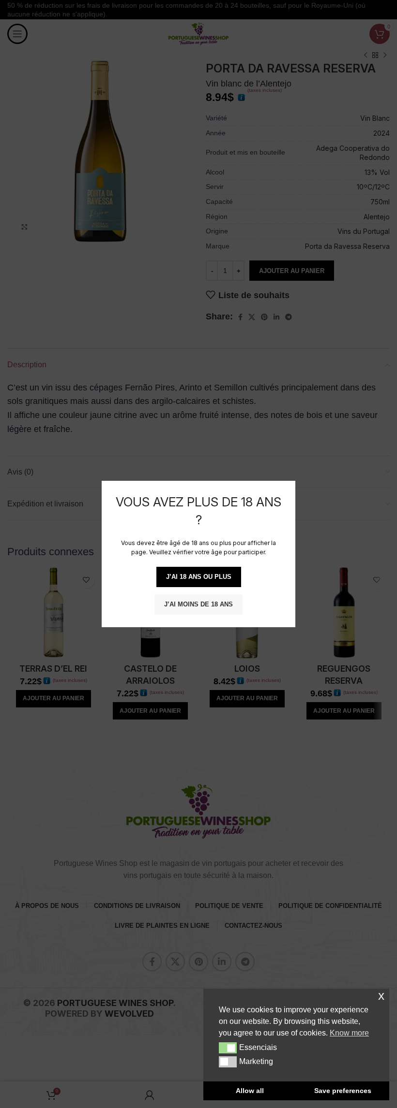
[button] (228, 1047)
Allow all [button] (250, 1090)
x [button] (381, 995)
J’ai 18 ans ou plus (198, 576)
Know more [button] (349, 1033)
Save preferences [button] (342, 1090)
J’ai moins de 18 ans (198, 604)
